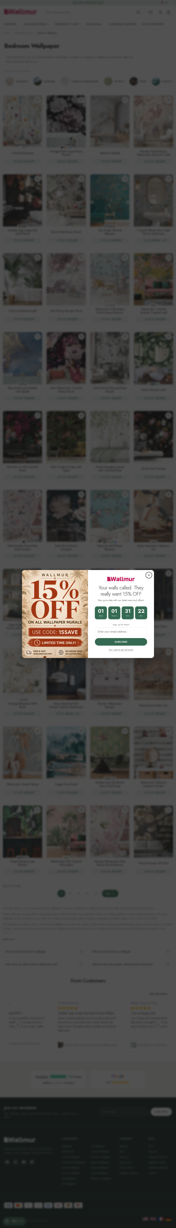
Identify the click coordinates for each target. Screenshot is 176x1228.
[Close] (149, 575)
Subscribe (121, 642)
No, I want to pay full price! (121, 649)
